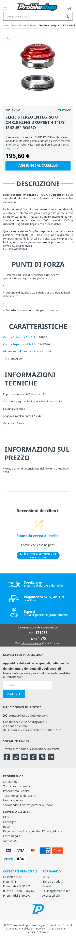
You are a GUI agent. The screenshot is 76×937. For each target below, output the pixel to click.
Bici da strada (51, 881)
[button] (5, 7)
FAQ (6, 817)
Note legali (38, 925)
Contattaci (10, 840)
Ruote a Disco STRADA (18, 891)
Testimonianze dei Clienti (19, 796)
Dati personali (58, 928)
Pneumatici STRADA (16, 895)
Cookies (44, 932)
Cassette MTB (12, 877)
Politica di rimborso (33, 928)
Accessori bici (51, 895)
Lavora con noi (13, 800)
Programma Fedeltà (16, 791)
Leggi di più (12, 148)
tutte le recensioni (31, 643)
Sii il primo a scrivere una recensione (38, 555)
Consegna (9, 822)
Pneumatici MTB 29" (16, 886)
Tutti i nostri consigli (16, 786)
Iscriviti (14, 694)
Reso (6, 826)
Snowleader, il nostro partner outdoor (28, 805)
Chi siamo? (10, 782)
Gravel (46, 886)
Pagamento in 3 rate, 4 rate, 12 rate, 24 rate (32, 831)
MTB (45, 877)
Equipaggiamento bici (56, 891)
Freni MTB (10, 881)
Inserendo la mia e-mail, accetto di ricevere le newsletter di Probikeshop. (37, 675)
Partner (31, 932)
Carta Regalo (11, 836)
